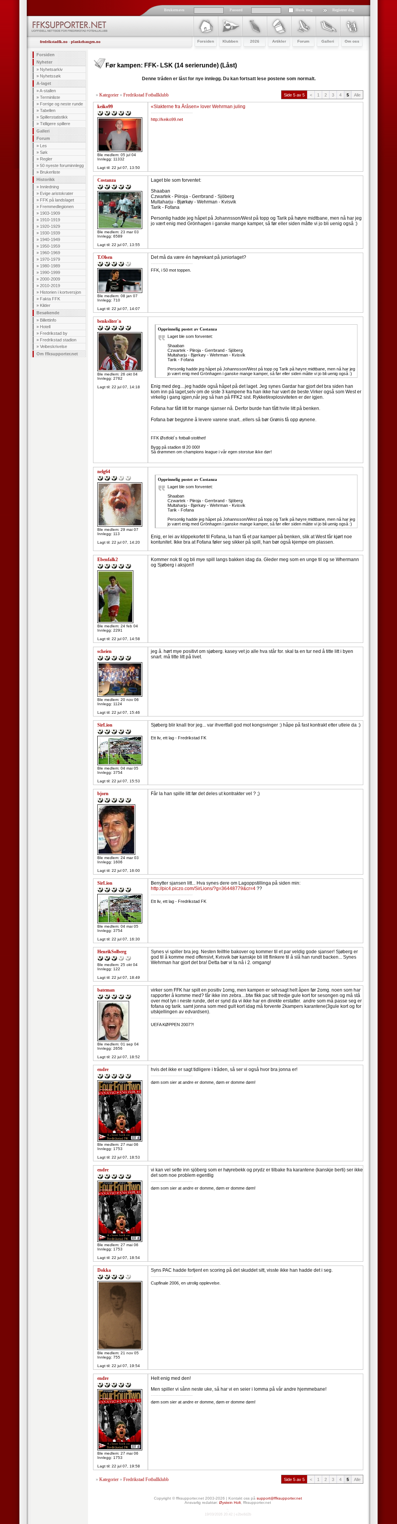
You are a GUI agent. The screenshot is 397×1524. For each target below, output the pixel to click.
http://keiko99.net (167, 119)
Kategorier (109, 95)
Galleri (43, 131)
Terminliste (50, 97)
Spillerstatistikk (54, 117)
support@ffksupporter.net (279, 1498)
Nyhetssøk (50, 76)
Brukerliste (50, 172)
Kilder (45, 305)
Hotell (45, 326)
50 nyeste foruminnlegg (62, 165)
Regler (46, 159)
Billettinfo (48, 320)
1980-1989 (50, 265)
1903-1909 (50, 213)
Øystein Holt (230, 1502)
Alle (357, 95)
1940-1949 (50, 239)
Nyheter (44, 62)
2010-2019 (50, 285)
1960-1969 (50, 252)
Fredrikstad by (53, 333)
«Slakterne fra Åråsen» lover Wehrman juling (198, 106)
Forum (43, 138)
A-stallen (48, 90)
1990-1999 (50, 272)
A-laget (43, 83)
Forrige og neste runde (61, 104)
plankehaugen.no (85, 42)
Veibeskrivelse (53, 346)
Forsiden (45, 54)
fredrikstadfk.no (53, 42)
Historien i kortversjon (60, 292)
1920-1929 (50, 226)
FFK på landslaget (57, 200)
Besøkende (47, 312)
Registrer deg (343, 10)
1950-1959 (50, 246)
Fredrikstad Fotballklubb (146, 95)
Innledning (49, 186)
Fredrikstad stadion (58, 340)
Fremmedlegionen (57, 206)
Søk (44, 152)
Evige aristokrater (56, 193)
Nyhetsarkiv (51, 69)
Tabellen (47, 110)
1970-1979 (50, 259)
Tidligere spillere (55, 123)
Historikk (45, 179)
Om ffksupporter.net (57, 353)
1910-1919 (50, 219)
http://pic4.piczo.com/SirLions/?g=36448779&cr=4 (203, 888)
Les (43, 145)
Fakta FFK (50, 298)
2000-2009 (50, 279)
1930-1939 (50, 233)
